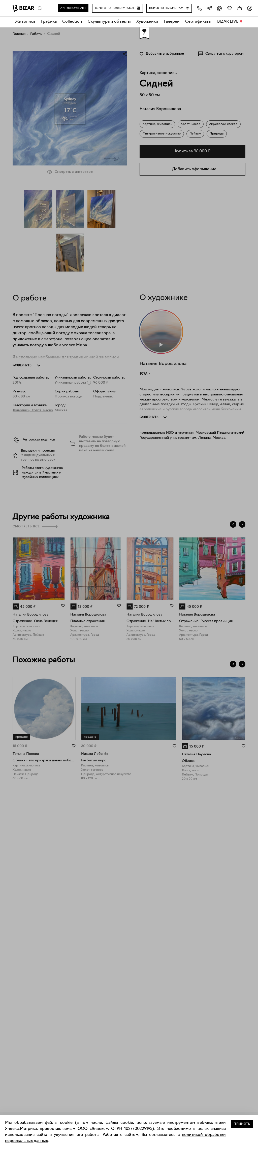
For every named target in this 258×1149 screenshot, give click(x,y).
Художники (147, 22)
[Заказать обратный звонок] (199, 8)
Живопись (25, 22)
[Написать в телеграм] (209, 8)
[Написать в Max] (219, 8)
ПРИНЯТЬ (242, 1124)
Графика (49, 22)
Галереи (172, 22)
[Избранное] (229, 8)
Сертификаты (198, 22)
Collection (72, 22)
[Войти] (249, 8)
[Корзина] (239, 8)
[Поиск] (40, 8)
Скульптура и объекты (109, 22)
